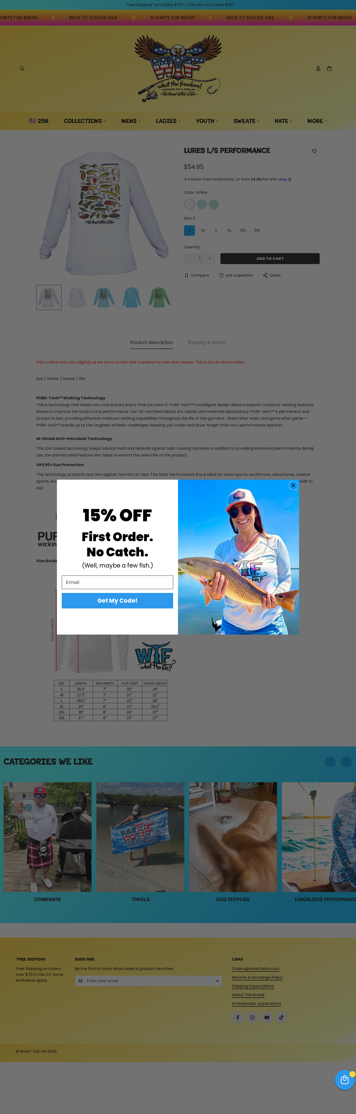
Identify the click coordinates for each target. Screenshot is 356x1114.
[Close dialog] (293, 485)
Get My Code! (117, 601)
